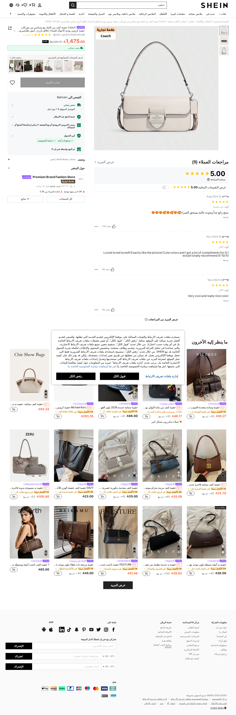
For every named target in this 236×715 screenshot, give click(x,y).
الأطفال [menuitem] (163, 14)
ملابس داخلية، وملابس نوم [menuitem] (121, 14)
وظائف (223, 649)
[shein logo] (214, 5)
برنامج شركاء (220, 654)
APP (51, 622)
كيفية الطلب (193, 627)
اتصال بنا (223, 632)
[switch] (165, 187)
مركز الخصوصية (219, 699)
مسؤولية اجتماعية (219, 645)
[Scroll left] (15, 13)
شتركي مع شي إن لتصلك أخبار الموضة (98, 639)
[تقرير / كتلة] (96, 226)
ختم (161, 703)
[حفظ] (12, 82)
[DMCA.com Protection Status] (104, 695)
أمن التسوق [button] (69, 135)
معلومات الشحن (191, 632)
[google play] (43, 631)
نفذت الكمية (53, 82)
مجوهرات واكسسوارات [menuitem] (23, 14)
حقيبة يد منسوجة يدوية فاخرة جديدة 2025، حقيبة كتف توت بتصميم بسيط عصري (29, 487)
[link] (32, 5)
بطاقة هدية (166, 641)
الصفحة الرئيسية (221, 21)
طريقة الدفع (165, 627)
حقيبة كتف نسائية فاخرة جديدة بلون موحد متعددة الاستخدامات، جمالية (206, 484)
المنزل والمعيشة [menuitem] (96, 14)
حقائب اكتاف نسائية (177, 21)
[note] (166, 422)
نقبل (114, 682)
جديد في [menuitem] (210, 14)
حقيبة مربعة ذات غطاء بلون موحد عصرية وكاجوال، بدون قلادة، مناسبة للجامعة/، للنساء (73, 564)
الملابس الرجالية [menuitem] (147, 14)
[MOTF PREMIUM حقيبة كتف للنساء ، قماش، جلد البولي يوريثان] (58, 66)
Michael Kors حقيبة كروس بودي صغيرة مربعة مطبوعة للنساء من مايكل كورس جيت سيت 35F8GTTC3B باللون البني (73, 407)
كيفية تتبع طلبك (192, 658)
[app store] (50, 631)
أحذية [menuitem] (81, 14)
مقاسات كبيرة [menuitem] (178, 14)
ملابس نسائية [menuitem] (195, 14)
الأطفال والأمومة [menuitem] (47, 14)
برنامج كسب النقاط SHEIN (162, 646)
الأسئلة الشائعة (164, 632)
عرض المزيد (118, 585)
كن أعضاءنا (222, 636)
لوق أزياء (223, 641)
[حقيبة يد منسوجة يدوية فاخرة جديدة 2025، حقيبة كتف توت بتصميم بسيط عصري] (48, 66)
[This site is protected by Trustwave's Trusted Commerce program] (113, 695)
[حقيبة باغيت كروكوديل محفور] (68, 66)
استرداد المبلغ (193, 641)
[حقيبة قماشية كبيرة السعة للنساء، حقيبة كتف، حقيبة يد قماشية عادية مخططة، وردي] (18, 66)
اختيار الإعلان (150, 703)
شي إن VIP (194, 654)
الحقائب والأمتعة (203, 21)
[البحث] (73, 5)
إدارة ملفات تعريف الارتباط (155, 699)
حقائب (191, 21)
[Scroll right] (10, 13)
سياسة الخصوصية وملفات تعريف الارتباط (189, 699)
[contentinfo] (61, 688)
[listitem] (78, 66)
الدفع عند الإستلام (163, 636)
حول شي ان (221, 627)
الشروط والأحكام (219, 703)
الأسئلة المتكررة (191, 649)
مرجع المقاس (193, 645)
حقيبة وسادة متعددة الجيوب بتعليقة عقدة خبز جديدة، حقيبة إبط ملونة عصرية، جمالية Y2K (206, 407)
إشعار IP (171, 703)
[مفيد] (114, 226)
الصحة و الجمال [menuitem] (67, 14)
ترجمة (226, 217)
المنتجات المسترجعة (189, 636)
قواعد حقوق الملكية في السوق (193, 703)
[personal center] (39, 5)
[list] (86, 629)
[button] (17, 5)
